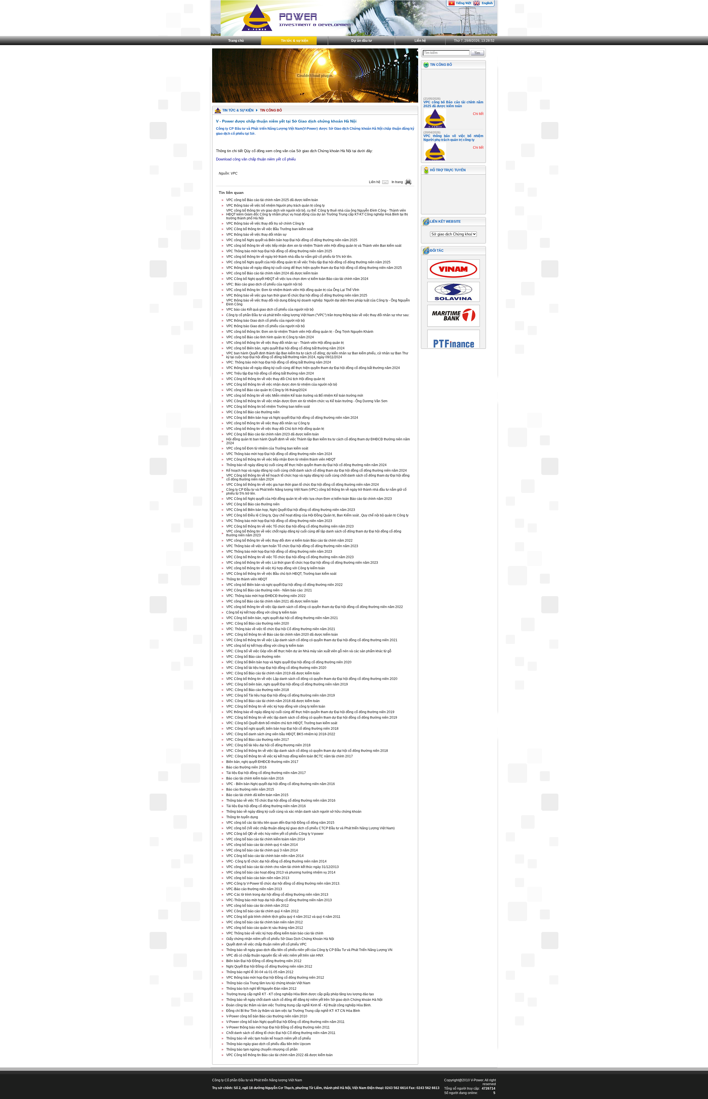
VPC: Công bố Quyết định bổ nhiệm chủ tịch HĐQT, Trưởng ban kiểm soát (281, 723)
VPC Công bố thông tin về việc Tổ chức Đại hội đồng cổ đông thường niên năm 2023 (290, 526)
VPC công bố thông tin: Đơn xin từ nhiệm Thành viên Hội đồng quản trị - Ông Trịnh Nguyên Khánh (299, 332)
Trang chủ (236, 41)
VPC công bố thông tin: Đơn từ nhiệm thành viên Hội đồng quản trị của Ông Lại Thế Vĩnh (292, 290)
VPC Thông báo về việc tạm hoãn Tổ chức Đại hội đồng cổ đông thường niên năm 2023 (292, 546)
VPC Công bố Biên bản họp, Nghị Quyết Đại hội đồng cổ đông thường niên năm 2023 (290, 510)
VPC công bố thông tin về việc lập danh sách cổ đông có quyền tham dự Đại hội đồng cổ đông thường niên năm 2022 (314, 607)
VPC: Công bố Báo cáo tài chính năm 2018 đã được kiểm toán (273, 701)
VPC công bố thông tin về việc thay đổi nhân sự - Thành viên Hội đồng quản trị (285, 343)
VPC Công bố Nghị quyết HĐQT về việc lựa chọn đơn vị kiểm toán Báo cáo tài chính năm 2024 (297, 279)
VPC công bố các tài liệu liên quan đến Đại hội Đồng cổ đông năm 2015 (280, 823)
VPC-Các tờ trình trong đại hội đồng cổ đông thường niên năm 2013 (277, 895)
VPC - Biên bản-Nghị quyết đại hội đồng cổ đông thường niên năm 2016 (280, 784)
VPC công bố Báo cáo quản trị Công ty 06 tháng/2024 (266, 390)
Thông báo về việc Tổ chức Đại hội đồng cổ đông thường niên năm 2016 (280, 800)
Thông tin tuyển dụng (242, 817)
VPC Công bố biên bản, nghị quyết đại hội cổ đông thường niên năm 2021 (282, 618)
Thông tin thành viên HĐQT (246, 579)
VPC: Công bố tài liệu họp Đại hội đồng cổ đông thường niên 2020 (276, 668)
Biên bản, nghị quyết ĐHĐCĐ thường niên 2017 (262, 762)
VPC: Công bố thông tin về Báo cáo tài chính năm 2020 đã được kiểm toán (282, 634)
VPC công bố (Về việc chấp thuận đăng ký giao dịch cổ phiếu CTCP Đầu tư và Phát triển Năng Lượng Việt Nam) (310, 828)
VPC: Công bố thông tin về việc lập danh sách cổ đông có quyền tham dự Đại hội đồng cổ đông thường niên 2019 (311, 717)
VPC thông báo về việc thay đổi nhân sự (256, 235)
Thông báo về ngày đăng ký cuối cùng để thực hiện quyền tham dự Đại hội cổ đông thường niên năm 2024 (306, 465)
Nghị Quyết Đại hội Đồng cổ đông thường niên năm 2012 (269, 966)
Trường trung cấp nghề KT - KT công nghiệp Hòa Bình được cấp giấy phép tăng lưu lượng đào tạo (300, 994)
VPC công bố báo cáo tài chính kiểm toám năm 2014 (265, 839)
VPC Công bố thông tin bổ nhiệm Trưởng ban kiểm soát (268, 407)
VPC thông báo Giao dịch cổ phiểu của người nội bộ (265, 321)
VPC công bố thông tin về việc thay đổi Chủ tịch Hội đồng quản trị (275, 429)
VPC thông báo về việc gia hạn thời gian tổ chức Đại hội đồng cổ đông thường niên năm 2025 (296, 295)
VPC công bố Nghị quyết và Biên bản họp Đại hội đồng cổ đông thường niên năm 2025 (291, 240)
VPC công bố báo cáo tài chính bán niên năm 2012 (264, 922)
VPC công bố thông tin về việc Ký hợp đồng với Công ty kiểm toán (275, 568)
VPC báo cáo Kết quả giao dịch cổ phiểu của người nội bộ (270, 309)
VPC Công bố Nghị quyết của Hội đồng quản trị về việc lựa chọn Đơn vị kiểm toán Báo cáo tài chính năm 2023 (309, 499)
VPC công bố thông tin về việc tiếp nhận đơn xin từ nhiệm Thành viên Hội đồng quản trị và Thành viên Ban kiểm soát (313, 246)
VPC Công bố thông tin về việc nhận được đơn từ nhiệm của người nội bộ (281, 384)
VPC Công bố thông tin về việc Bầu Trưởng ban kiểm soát (269, 229)
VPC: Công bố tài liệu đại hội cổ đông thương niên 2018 (268, 745)
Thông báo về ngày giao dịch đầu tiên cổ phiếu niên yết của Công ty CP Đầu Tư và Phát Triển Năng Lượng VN (309, 950)
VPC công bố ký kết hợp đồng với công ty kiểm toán (265, 646)
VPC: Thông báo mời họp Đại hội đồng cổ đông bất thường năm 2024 (278, 362)
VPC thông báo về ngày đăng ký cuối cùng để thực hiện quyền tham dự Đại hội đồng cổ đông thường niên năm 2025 (314, 268)
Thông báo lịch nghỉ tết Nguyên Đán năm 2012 (261, 989)
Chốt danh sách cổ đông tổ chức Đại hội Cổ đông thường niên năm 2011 (280, 1033)
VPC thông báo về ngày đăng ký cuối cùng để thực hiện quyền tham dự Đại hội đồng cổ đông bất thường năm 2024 (313, 368)
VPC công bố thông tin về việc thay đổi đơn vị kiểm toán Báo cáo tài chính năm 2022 (289, 540)
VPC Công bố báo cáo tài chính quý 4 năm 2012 (262, 911)
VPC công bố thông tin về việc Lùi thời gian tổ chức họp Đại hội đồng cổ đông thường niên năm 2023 (302, 563)
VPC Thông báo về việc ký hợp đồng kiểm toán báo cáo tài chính (274, 933)
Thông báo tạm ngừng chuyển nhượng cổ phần (262, 1049)
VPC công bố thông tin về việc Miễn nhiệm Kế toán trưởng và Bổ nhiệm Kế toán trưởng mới (294, 395)
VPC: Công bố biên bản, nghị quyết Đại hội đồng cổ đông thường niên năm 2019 (287, 684)
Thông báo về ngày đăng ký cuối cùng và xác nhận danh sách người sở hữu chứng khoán (293, 812)
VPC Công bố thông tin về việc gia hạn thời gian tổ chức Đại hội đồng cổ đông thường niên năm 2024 (302, 485)
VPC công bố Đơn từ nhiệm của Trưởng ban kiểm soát (267, 448)
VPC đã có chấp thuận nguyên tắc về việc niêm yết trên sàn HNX (274, 955)
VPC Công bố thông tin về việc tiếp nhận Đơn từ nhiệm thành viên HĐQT (280, 459)
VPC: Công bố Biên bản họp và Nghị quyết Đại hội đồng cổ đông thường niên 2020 (289, 662)
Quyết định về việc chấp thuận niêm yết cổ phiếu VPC (266, 944)
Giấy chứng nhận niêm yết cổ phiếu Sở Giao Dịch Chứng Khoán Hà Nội (280, 939)
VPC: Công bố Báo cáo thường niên (253, 657)
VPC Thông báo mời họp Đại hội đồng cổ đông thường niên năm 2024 (279, 454)
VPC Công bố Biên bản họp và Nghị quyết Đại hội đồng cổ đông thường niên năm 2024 (292, 418)
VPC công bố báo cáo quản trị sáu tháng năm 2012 (264, 928)
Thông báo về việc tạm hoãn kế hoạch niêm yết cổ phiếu (268, 1038)
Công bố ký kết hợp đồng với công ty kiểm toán (261, 612)
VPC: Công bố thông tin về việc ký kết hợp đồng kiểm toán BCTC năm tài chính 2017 (289, 756)
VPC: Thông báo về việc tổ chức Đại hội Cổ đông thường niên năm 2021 (280, 629)
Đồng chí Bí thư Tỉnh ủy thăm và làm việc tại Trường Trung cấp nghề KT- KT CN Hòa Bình (293, 1011)
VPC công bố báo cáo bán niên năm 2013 (257, 878)
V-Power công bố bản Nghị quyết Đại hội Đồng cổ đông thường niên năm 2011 (285, 1022)
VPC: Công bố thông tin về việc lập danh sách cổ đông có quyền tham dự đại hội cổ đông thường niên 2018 (307, 751)
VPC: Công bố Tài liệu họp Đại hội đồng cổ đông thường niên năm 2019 (280, 695)
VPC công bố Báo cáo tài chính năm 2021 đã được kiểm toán (272, 601)
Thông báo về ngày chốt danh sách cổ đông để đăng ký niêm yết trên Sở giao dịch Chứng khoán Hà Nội (304, 1000)
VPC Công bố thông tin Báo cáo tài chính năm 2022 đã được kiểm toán (279, 1055)
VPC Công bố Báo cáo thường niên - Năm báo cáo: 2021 (269, 590)
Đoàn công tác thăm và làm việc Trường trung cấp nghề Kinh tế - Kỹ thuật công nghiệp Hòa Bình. (298, 1005)
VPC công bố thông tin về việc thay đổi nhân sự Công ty (268, 423)
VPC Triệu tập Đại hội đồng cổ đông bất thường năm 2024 (270, 373)
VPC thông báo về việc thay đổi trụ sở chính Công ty (265, 223)
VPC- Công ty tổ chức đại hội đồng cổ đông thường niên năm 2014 (276, 861)
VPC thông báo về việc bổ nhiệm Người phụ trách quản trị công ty (275, 205)
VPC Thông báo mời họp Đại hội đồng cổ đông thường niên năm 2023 (279, 521)
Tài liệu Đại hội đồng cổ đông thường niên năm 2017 (266, 773)
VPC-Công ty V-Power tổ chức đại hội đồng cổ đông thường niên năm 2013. (283, 883)
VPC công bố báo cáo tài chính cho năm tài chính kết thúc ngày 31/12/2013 (282, 867)
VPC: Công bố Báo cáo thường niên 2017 (257, 740)
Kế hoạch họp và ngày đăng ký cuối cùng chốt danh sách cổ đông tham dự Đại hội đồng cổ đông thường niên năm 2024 (316, 470)
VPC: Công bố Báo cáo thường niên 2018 (257, 690)
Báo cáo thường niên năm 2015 (250, 789)
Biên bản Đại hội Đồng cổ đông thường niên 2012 (263, 961)
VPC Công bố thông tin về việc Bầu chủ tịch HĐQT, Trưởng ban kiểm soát (281, 574)
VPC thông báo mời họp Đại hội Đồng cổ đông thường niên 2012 (275, 978)
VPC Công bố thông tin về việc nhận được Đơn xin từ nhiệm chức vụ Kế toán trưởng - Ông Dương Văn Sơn (306, 401)
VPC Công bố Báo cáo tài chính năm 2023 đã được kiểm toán (272, 434)
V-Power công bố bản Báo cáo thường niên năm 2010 (266, 1016)
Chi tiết (478, 103)
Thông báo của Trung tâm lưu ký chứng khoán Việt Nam (268, 983)
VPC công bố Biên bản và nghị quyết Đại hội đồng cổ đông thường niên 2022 (284, 585)
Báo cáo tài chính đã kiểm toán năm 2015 (257, 795)
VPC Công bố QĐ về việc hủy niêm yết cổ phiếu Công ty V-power (275, 834)
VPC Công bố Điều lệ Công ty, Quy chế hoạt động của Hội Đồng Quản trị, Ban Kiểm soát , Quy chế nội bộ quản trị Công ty (317, 515)
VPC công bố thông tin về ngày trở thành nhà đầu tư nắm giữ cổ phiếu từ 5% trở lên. (289, 257)
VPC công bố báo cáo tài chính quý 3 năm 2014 (262, 850)
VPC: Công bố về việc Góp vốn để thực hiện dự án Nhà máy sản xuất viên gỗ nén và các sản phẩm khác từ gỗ (308, 651)
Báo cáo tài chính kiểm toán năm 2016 (255, 778)
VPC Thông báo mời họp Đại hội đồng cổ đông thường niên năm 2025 (279, 251)
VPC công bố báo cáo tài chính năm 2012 (257, 906)
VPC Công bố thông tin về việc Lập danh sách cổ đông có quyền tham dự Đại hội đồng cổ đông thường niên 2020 (311, 679)
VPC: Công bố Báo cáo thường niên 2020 (257, 623)
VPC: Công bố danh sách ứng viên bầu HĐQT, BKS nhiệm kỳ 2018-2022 (280, 734)
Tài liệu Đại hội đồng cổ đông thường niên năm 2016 (266, 806)
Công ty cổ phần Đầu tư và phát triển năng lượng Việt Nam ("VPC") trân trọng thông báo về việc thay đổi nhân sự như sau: (317, 315)
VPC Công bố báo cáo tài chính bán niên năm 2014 (265, 856)
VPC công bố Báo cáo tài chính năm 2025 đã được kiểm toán (272, 200)
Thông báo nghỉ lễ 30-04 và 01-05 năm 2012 (259, 972)
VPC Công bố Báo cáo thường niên (253, 412)
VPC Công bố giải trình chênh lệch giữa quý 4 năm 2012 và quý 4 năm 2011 (283, 917)
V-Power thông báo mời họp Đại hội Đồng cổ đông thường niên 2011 (278, 1027)
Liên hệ (420, 41)
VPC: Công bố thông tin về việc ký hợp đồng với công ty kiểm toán (275, 706)
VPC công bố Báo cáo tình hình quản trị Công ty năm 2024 (270, 337)
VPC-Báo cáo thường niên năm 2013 (254, 889)
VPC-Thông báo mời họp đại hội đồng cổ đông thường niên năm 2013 (279, 900)
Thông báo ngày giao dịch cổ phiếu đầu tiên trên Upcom (268, 1044)
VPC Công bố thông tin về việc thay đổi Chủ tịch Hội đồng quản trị (275, 379)
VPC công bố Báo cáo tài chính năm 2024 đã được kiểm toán (272, 273)
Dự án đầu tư (361, 41)
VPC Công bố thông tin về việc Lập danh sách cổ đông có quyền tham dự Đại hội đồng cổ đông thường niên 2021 (311, 640)
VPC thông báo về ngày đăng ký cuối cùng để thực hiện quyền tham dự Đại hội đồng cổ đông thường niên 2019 (310, 712)
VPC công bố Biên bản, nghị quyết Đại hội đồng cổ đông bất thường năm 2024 (285, 348)
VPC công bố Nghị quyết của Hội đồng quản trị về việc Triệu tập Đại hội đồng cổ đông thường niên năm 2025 (308, 262)
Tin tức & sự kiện (294, 41)
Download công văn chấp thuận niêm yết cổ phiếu (256, 159)
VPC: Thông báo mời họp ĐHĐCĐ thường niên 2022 (266, 596)
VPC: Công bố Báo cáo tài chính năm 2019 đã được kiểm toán (273, 673)
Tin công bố (441, 65)
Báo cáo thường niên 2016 (246, 767)
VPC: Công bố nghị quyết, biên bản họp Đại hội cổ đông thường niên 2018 (282, 729)
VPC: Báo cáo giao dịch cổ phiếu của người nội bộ (264, 284)
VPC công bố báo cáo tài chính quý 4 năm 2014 (262, 845)
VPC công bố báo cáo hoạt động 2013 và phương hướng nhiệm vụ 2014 (280, 872)
